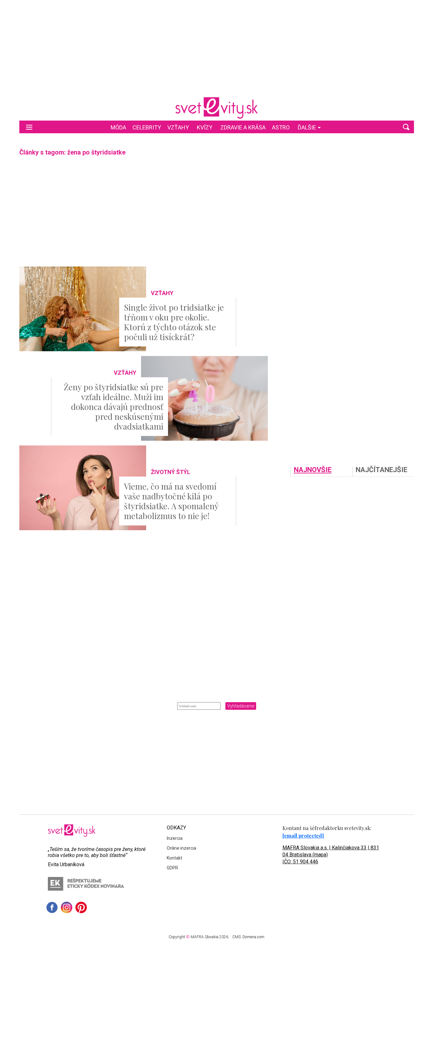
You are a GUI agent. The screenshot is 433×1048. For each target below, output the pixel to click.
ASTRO (281, 127)
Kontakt (174, 858)
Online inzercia (181, 848)
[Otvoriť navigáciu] (29, 127)
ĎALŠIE (307, 127)
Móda (118, 127)
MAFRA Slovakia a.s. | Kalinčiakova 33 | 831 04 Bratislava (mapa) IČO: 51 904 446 (330, 855)
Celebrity (146, 127)
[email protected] (303, 835)
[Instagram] (66, 907)
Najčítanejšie (381, 470)
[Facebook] (52, 907)
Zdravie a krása (243, 127)
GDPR (172, 868)
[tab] (321, 471)
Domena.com (253, 937)
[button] (406, 127)
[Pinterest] (81, 907)
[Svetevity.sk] (216, 108)
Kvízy (204, 127)
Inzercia (175, 838)
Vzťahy (178, 127)
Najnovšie (313, 470)
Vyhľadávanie (240, 706)
